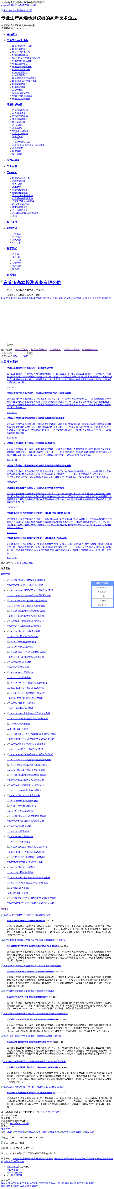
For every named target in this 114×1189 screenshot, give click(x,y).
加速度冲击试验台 (21, 52)
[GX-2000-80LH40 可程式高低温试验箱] (26, 652)
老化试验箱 (17, 125)
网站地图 (31, 5)
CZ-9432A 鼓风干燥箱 (17, 729)
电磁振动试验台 (20, 87)
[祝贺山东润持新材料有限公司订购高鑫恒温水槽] (25, 915)
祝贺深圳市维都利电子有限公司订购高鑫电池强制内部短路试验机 (33, 1019)
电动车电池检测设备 (22, 96)
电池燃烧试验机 (20, 84)
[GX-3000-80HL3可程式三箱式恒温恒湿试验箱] (30, 590)
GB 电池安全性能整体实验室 (26, 58)
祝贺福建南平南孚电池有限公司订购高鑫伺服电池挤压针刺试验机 (33, 946)
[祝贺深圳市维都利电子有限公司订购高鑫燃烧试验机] (27, 991)
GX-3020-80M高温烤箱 (18, 667)
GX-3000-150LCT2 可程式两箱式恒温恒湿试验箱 (30, 739)
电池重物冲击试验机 (22, 66)
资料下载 (16, 242)
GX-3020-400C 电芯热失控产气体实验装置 (27, 718)
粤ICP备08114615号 (19, 1123)
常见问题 (16, 240)
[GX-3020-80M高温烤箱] (19, 662)
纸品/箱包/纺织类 (20, 204)
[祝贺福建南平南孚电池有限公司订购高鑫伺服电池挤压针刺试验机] (34, 940)
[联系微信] (12, 1166)
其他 (14, 216)
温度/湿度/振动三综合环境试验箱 (28, 145)
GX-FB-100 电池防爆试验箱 (20, 647)
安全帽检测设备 (20, 190)
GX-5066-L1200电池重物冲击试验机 (24, 626)
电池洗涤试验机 (20, 72)
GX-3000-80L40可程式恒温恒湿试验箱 (25, 616)
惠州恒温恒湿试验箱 (43, 1158)
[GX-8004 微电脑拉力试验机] (21, 703)
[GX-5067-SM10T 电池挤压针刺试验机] (26, 693)
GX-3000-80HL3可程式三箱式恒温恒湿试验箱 (29, 595)
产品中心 (12, 172)
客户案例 (12, 221)
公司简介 (16, 254)
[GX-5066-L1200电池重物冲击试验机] (25, 621)
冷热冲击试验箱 (20, 116)
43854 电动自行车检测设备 (25, 213)
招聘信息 (16, 266)
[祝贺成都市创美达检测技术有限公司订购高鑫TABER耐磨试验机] (33, 1061)
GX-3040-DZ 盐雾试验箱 (19, 677)
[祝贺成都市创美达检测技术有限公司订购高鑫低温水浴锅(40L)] (32, 1087)
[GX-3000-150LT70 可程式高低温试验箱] (27, 682)
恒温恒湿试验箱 (20, 110)
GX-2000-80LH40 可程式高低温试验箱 (25, 657)
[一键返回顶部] (14, 1175)
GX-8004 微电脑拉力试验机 (20, 708)
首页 (15, 356)
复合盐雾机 (17, 154)
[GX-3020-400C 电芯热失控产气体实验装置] (28, 713)
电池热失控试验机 (21, 98)
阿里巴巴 (5, 1129)
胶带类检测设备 (20, 207)
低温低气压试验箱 (21, 93)
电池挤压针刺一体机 (22, 46)
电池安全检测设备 (17, 40)
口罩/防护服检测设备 (22, 198)
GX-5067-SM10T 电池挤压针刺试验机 (25, 698)
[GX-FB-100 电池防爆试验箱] (21, 641)
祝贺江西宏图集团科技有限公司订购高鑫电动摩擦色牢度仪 (30, 1042)
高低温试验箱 (19, 113)
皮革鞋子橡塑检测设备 (23, 201)
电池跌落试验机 (20, 75)
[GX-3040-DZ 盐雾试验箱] (20, 672)
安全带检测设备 (20, 192)
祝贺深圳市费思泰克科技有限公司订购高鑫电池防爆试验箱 (30, 972)
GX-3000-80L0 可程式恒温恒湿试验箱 (25, 585)
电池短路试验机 (72, 349)
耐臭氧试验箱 (19, 122)
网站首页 (12, 34)
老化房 (15, 139)
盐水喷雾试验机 (20, 119)
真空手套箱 (17, 90)
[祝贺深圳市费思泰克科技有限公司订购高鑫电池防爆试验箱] (31, 965)
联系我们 (16, 269)
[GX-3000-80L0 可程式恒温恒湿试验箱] (26, 580)
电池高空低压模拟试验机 (24, 78)
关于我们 (12, 248)
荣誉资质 (16, 263)
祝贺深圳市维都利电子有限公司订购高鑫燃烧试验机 (27, 997)
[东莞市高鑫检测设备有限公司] (16, 10)
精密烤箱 (16, 151)
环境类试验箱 (15, 104)
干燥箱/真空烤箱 (20, 130)
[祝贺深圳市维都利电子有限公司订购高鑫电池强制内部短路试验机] (34, 1013)
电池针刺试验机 (20, 49)
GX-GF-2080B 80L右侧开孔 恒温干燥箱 (26, 606)
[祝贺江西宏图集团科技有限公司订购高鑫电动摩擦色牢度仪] (31, 1036)
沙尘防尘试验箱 (20, 133)
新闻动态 (12, 5)
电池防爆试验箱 (20, 55)
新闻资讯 (12, 228)
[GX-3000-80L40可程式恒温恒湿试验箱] (26, 611)
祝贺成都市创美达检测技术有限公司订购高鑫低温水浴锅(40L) (31, 1093)
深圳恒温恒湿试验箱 (14, 1161)
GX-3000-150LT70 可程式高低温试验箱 (26, 688)
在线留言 (22, 5)
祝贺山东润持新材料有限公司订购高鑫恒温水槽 (26, 921)
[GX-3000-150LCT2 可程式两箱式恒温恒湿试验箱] (31, 734)
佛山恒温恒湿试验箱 (64, 1158)
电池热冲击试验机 (21, 69)
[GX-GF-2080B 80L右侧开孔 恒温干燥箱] (27, 600)
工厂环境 (16, 260)
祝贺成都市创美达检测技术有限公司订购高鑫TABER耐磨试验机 (32, 1067)
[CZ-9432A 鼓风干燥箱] (18, 724)
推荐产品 (5, 574)
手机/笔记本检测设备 (22, 195)
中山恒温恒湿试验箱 (85, 1158)
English (4, 5)
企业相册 (16, 257)
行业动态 (16, 237)
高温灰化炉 (17, 128)
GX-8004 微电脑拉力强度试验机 (22, 636)
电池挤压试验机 (20, 64)
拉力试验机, (55, 349)
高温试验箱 (17, 148)
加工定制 (12, 166)
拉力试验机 (13, 159)
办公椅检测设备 (20, 210)
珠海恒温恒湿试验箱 (23, 1158)
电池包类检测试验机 (22, 61)
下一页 (25, 562)
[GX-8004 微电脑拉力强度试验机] (23, 631)
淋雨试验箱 (17, 136)
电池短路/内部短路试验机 (24, 81)
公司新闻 (16, 234)
